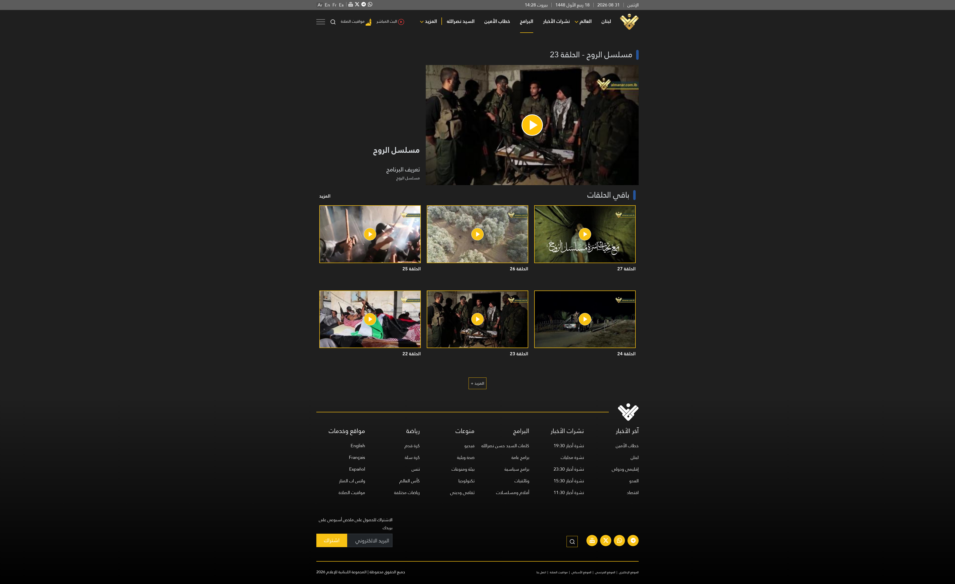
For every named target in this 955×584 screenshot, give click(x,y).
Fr (334, 5)
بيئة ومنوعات (463, 469)
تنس (416, 469)
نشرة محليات (572, 457)
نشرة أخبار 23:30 (569, 469)
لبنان (606, 21)
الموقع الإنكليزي (629, 572)
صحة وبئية (466, 457)
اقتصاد (633, 492)
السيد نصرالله (461, 21)
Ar (320, 5)
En (327, 5)
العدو (634, 481)
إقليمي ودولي (625, 469)
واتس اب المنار (352, 481)
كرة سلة (412, 457)
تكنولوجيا (466, 481)
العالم (586, 21)
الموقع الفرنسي (605, 572)
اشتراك (331, 540)
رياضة (413, 431)
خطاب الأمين (497, 21)
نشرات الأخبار (556, 21)
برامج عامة (520, 457)
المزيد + (477, 383)
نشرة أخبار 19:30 (569, 445)
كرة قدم (412, 445)
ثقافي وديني (462, 492)
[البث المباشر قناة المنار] (592, 541)
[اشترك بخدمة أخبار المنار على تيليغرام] (633, 541)
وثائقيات (522, 481)
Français (357, 457)
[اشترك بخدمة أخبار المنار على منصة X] (605, 541)
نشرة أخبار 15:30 (569, 481)
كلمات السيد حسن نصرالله (505, 445)
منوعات (465, 431)
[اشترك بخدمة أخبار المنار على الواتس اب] (619, 541)
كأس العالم (409, 481)
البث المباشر (387, 21)
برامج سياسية (517, 469)
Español (357, 469)
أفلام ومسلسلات (512, 492)
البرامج (526, 21)
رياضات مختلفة (407, 492)
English (358, 445)
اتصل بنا (541, 572)
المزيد (431, 21)
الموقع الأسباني (581, 572)
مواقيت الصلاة (353, 21)
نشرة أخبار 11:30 (569, 492)
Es (341, 5)
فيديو (469, 445)
